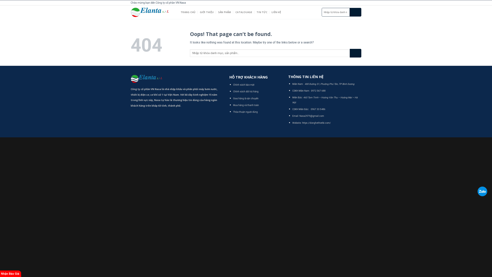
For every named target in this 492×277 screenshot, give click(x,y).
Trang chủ (188, 12)
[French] (316, 2)
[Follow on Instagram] (350, 2)
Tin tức (262, 12)
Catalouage (243, 12)
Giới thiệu (207, 12)
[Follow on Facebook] (346, 2)
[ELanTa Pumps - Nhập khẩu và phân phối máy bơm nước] (153, 12)
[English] (312, 2)
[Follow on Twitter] (354, 2)
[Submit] (355, 12)
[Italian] (320, 2)
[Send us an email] (359, 2)
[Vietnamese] (325, 2)
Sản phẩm (224, 12)
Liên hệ (276, 12)
